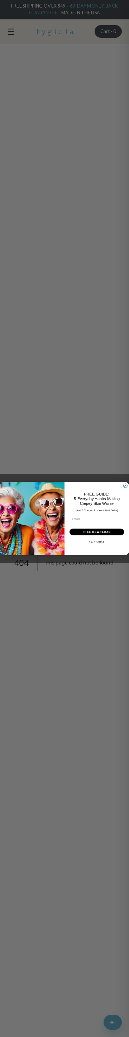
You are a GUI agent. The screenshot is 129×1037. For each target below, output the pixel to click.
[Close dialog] (125, 486)
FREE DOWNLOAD (97, 531)
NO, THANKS (97, 542)
